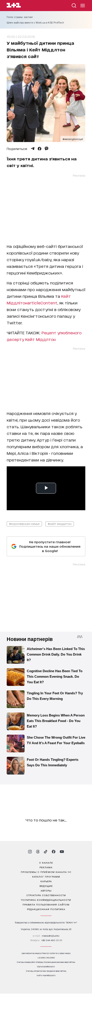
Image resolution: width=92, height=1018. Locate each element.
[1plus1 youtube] (62, 851)
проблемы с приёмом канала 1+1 (46, 871)
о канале (46, 862)
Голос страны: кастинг (20, 17)
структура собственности (46, 895)
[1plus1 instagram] (30, 851)
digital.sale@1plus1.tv (46, 966)
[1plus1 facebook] (53, 851)
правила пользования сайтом (46, 904)
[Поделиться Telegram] (32, 148)
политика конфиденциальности (46, 899)
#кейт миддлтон (59, 523)
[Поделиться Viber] (46, 149)
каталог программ (46, 876)
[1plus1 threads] (38, 851)
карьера (46, 881)
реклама (46, 867)
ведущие (46, 885)
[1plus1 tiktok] (45, 851)
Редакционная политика (46, 909)
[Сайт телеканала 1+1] (14, 6)
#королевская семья (24, 523)
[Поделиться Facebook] (39, 148)
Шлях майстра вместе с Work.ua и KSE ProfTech (35, 22)
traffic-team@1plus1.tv (46, 975)
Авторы (46, 890)
